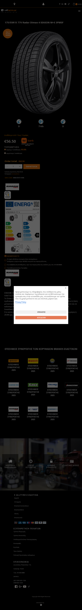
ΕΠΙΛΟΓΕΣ (41, 312)
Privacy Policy (20, 302)
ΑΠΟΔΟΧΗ (41, 317)
